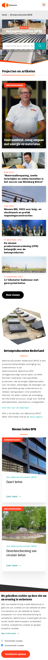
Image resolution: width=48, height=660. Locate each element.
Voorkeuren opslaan (15, 654)
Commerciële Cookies (14, 645)
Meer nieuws (13, 294)
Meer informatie (8, 633)
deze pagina (36, 416)
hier (9, 407)
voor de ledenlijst (20, 407)
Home (4, 15)
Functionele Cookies (14, 641)
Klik (4, 407)
